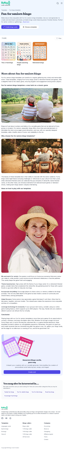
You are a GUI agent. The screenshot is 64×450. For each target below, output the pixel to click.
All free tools (26, 436)
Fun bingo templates (15, 10)
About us (46, 429)
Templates (4, 10)
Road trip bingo (49, 392)
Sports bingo (4, 429)
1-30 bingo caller (27, 429)
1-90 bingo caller (27, 434)
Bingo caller (26, 426)
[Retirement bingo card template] (40, 51)
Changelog (47, 431)
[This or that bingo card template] (8, 51)
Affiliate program (48, 434)
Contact (46, 439)
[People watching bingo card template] (24, 51)
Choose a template (31, 27)
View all (3, 434)
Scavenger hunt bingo (11, 395)
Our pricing (47, 426)
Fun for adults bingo (23, 392)
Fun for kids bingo (37, 392)
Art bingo (3, 431)
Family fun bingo (9, 392)
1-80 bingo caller (27, 431)
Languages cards (6, 426)
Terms (45, 436)
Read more (26, 22)
